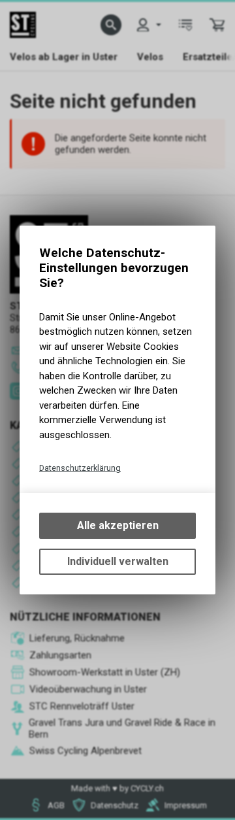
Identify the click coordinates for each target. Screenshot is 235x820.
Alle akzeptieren (118, 525)
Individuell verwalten (117, 561)
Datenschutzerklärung (80, 468)
